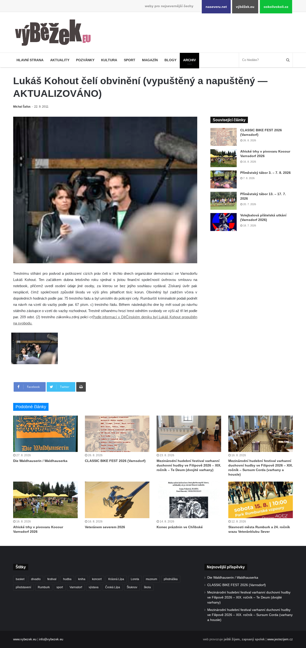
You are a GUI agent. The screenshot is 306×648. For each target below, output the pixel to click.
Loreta (135, 579)
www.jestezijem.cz (280, 639)
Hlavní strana (30, 60)
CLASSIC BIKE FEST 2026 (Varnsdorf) (115, 461)
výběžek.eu (245, 7)
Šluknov (132, 587)
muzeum (151, 579)
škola (147, 587)
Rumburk (44, 587)
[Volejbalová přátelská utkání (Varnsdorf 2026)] (223, 222)
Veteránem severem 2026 (105, 527)
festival (51, 579)
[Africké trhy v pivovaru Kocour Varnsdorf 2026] (223, 158)
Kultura (109, 60)
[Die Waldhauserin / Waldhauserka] (45, 434)
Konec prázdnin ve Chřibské (180, 527)
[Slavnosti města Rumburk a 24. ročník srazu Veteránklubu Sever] (260, 500)
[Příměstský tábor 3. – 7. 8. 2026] (223, 179)
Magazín (150, 60)
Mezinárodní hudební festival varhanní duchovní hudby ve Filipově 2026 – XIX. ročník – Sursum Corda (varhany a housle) (250, 615)
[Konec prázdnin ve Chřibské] (189, 500)
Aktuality (59, 60)
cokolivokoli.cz (276, 7)
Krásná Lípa (116, 579)
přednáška (171, 579)
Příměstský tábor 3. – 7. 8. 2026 (265, 173)
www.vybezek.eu (24, 639)
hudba (67, 579)
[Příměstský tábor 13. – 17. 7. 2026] (223, 201)
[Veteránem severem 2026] (117, 500)
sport (59, 587)
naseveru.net (216, 7)
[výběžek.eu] (55, 33)
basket (20, 579)
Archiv (189, 60)
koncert (97, 579)
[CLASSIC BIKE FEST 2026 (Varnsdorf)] (223, 137)
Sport (129, 60)
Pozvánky (85, 60)
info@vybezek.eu (51, 639)
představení (23, 587)
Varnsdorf (76, 587)
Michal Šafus (22, 106)
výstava (93, 587)
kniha (81, 579)
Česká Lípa (112, 587)
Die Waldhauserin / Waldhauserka (40, 461)
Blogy (170, 60)
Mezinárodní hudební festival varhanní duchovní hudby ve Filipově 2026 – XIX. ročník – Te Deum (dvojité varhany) (189, 465)
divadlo (36, 579)
